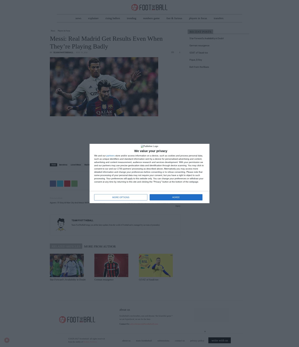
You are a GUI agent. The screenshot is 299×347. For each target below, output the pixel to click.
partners (110, 156)
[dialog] (149, 173)
